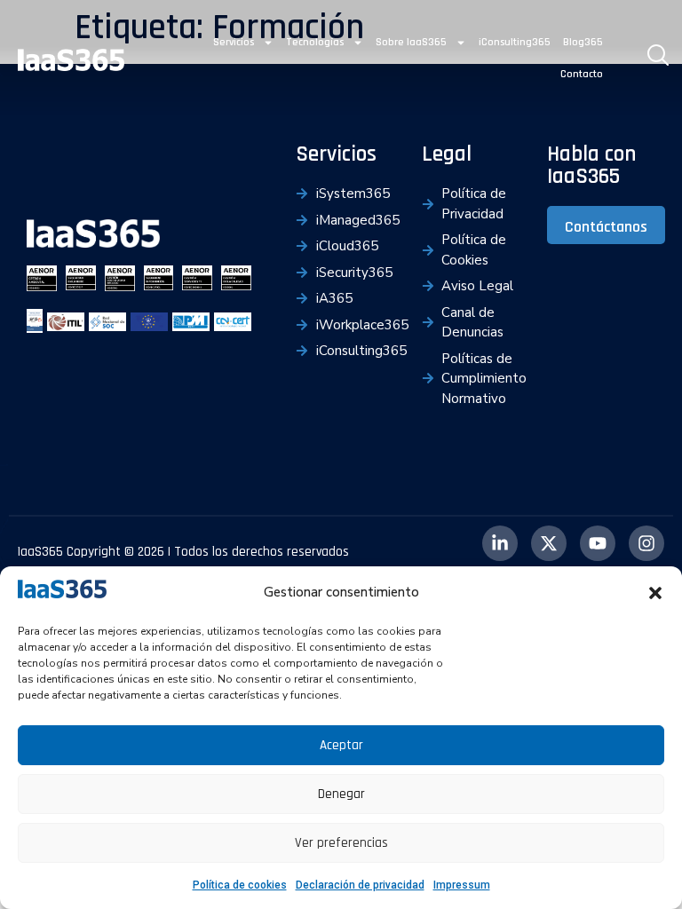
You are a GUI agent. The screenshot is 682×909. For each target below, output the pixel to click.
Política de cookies (240, 885)
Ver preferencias (341, 842)
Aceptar (341, 745)
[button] (655, 593)
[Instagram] (646, 543)
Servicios (233, 42)
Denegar (341, 794)
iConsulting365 (515, 42)
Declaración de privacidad (360, 885)
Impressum (461, 885)
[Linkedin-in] (500, 543)
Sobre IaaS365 (411, 42)
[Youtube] (597, 543)
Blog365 (583, 42)
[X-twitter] (549, 543)
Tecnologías (315, 42)
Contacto (581, 74)
